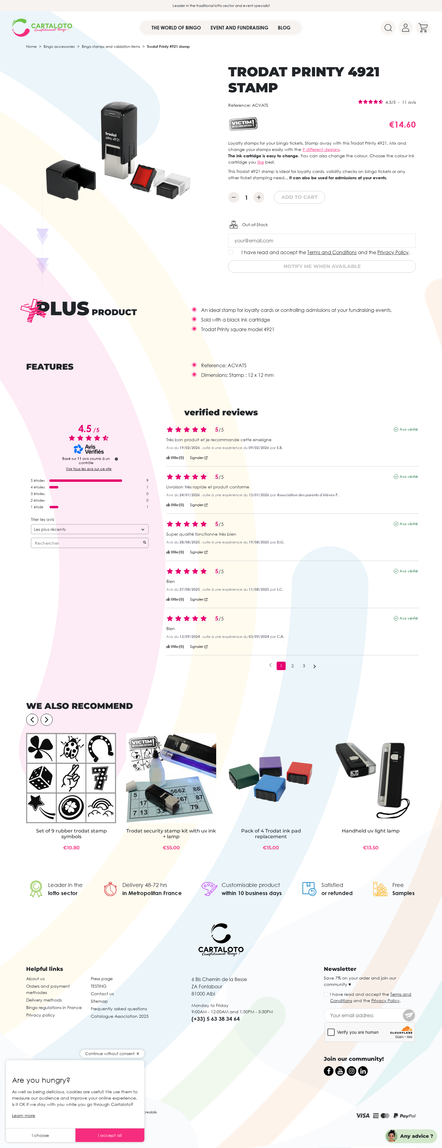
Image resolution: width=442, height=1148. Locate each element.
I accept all (110, 1135)
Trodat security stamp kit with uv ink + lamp (171, 833)
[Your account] (406, 28)
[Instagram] (351, 1071)
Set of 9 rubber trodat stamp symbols (71, 833)
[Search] (388, 28)
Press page (102, 978)
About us (35, 978)
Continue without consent (109, 1053)
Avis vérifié (409, 429)
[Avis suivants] (315, 666)
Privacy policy (40, 1014)
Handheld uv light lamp (371, 831)
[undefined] (116, 459)
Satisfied (332, 885)
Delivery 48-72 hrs (144, 885)
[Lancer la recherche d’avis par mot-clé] (144, 543)
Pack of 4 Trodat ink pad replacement (271, 833)
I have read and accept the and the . (325, 252)
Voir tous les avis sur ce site (89, 469)
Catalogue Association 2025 (120, 1016)
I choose (40, 1135)
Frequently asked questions (119, 1008)
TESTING (98, 986)
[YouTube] (340, 1071)
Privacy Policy (393, 252)
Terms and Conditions (332, 252)
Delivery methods (44, 999)
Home (31, 46)
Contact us (102, 993)
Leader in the (65, 885)
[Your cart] (423, 28)
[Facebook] (328, 1071)
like (260, 162)
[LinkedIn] (363, 1071)
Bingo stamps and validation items (111, 46)
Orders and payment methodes (48, 989)
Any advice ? (416, 1136)
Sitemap (99, 1001)
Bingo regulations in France (54, 1007)
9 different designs (320, 149)
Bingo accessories (59, 46)
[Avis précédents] (270, 665)
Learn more (23, 1115)
